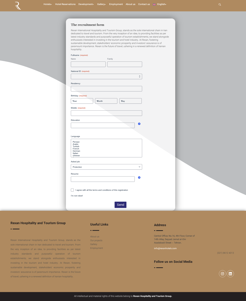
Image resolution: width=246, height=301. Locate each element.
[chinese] (106, 155)
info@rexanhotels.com (165, 248)
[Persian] (106, 142)
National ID (80, 71)
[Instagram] (222, 273)
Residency (75, 83)
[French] (106, 149)
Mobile (78, 108)
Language (75, 136)
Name (73, 59)
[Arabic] (106, 144)
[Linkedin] (230, 273)
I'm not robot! (77, 196)
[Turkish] (106, 146)
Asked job (75, 161)
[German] (106, 151)
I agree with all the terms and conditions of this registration (101, 190)
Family (110, 59)
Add (139, 124)
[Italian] (106, 153)
